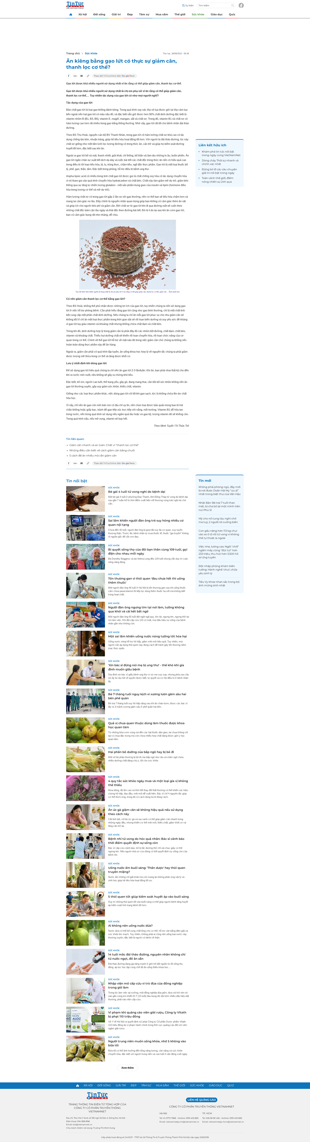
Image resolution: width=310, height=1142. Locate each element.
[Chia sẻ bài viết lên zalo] (75, 75)
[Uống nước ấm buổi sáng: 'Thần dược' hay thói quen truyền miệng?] (85, 875)
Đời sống (99, 14)
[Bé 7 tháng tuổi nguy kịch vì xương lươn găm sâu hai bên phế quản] (85, 701)
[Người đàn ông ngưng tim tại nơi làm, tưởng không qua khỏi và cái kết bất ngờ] (85, 615)
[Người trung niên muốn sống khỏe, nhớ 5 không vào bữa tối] (85, 1048)
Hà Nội (163, 1113)
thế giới (221, 178)
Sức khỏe (198, 14)
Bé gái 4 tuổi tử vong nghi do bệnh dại (136, 492)
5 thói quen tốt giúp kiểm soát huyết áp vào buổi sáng (148, 896)
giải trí (206, 172)
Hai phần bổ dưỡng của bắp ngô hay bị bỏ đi (141, 752)
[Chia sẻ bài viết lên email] (81, 75)
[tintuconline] (70, 14)
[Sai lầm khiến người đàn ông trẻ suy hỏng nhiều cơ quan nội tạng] (85, 528)
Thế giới (180, 14)
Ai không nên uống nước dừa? (130, 925)
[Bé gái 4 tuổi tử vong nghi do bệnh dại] (85, 499)
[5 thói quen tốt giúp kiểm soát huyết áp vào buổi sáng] (85, 904)
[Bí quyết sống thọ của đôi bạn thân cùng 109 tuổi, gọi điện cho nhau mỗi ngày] (85, 557)
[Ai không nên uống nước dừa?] (85, 933)
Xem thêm (127, 1067)
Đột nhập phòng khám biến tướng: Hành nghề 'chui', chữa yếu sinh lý (218, 570)
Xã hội (82, 14)
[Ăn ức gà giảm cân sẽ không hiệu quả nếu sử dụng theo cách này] (85, 817)
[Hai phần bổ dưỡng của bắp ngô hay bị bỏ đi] (85, 759)
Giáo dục (216, 14)
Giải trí (116, 14)
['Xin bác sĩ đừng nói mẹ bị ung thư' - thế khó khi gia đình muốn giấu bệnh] (85, 672)
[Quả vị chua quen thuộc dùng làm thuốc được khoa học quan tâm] (85, 730)
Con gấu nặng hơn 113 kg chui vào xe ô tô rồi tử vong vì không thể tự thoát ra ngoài (219, 534)
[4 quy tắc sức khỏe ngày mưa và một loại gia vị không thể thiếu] (85, 788)
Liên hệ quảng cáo (202, 1099)
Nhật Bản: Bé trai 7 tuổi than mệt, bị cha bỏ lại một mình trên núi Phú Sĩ (219, 506)
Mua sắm (162, 14)
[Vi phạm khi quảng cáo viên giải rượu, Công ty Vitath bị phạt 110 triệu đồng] (85, 1019)
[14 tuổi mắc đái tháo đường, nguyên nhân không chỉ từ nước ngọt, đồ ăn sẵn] (85, 962)
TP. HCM (207, 1113)
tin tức (220, 151)
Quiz (232, 14)
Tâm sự (144, 14)
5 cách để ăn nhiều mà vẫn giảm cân (93, 455)
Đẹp (130, 14)
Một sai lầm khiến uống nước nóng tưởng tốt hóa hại (147, 636)
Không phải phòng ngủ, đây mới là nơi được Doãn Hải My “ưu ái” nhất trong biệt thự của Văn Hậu (220, 490)
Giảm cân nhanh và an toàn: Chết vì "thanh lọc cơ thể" (104, 445)
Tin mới (205, 481)
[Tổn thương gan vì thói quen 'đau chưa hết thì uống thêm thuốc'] (85, 586)
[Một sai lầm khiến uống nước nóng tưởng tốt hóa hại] (85, 644)
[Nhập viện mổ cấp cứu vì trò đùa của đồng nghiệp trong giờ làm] (85, 991)
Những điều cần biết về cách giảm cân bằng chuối (102, 450)
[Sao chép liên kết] (88, 75)
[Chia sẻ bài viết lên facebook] (68, 75)
